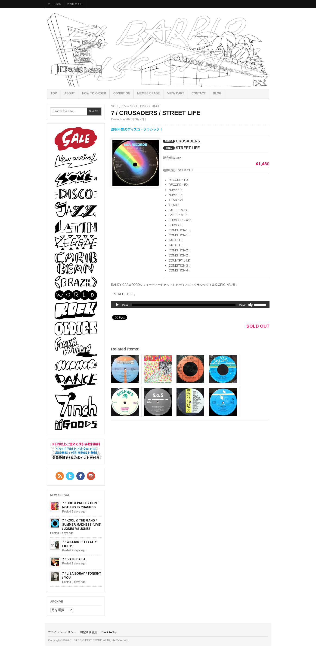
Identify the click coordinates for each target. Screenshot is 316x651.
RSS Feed (60, 476)
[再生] (117, 305)
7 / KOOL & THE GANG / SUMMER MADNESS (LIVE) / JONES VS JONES (81, 524)
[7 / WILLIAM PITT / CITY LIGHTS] (55, 545)
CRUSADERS (188, 141)
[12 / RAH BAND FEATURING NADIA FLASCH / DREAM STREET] (159, 402)
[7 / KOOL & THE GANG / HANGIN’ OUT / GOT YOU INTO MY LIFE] (224, 369)
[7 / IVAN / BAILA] (55, 562)
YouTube (91, 476)
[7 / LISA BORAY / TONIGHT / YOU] (55, 576)
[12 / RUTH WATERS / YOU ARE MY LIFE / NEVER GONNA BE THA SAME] (126, 369)
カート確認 (54, 4)
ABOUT (69, 93)
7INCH (156, 106)
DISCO (145, 106)
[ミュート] (250, 304)
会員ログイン (74, 4)
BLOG (217, 93)
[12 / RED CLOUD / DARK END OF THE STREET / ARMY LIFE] (159, 369)
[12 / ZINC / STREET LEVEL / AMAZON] (224, 402)
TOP (54, 93)
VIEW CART (175, 93)
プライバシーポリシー (62, 632)
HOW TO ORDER (94, 93)
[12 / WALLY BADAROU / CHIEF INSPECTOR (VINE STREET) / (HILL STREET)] (191, 402)
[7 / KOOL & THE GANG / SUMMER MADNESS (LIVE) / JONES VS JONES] (55, 523)
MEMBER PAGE (148, 93)
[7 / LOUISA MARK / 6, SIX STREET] (126, 402)
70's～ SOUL (129, 106)
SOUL (115, 106)
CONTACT (199, 93)
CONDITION (121, 93)
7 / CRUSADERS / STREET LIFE (155, 113)
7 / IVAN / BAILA (73, 559)
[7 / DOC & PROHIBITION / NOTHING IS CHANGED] (55, 506)
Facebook (80, 476)
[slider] (260, 305)
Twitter (70, 476)
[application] (190, 304)
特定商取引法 (88, 632)
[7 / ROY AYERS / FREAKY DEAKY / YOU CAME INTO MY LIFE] (191, 369)
